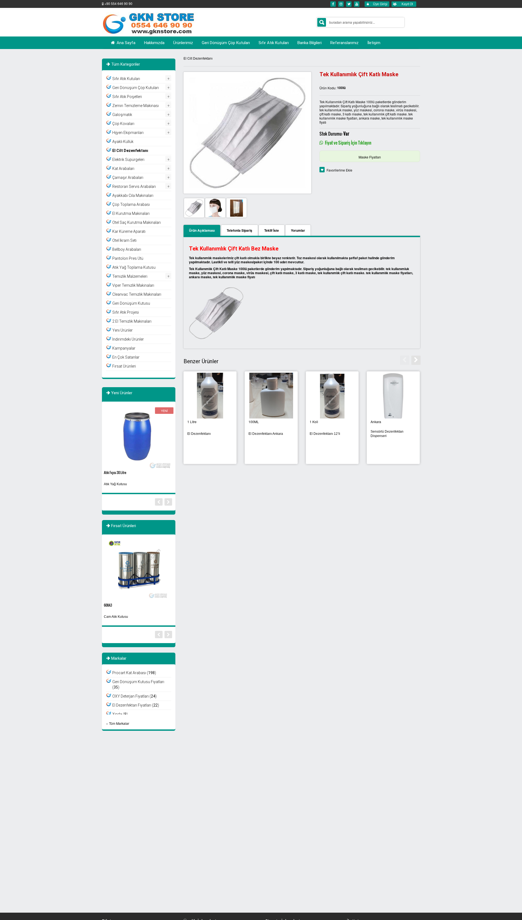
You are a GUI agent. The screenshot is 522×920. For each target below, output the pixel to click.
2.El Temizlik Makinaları (131, 321)
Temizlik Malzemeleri (129, 276)
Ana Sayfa (125, 42)
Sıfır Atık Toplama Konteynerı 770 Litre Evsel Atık (136, 484)
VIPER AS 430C (113, 605)
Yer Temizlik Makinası (120, 617)
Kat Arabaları (123, 168)
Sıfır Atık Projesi (125, 312)
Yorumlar (298, 230)
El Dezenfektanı (199, 434)
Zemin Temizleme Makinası (135, 105)
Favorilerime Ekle (339, 170)
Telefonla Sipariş (239, 230)
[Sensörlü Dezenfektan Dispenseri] (393, 396)
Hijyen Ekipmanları (128, 132)
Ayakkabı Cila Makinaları (132, 195)
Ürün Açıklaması (202, 230)
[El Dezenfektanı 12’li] (332, 396)
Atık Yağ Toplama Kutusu (134, 267)
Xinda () (120, 714)
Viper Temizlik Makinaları (133, 285)
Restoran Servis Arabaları (134, 186)
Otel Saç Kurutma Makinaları (136, 222)
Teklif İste (271, 230)
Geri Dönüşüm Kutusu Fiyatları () (138, 684)
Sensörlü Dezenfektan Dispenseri (387, 434)
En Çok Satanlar (125, 357)
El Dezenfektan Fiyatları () (135, 705)
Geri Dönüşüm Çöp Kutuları (135, 87)
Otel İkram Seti (124, 240)
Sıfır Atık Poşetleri (127, 96)
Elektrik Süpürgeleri (128, 159)
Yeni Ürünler (122, 330)
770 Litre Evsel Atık (115, 472)
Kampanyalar (123, 348)
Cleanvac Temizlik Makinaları (136, 294)
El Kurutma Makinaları (131, 213)
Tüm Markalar (119, 723)
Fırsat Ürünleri (124, 366)
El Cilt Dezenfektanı (198, 58)
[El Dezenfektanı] (210, 396)
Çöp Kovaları (123, 123)
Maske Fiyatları (370, 157)
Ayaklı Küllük (122, 141)
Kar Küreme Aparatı (128, 231)
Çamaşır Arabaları (127, 177)
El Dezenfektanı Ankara (265, 434)
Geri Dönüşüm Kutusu (131, 303)
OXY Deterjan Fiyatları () (134, 696)
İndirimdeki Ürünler (128, 339)
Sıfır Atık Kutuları (126, 79)
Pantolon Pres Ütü (127, 258)
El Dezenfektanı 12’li (325, 434)
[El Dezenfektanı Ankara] (271, 396)
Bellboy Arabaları (126, 249)
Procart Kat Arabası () (134, 673)
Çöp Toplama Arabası (131, 204)
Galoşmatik (122, 114)
